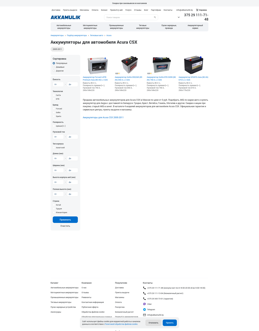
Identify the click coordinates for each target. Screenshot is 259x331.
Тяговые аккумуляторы (61, 302)
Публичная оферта (90, 307)
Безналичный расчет (124, 312)
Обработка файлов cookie (93, 312)
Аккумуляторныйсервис (195, 26)
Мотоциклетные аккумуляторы (90, 26)
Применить (65, 219)
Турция (59, 208)
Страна (56, 201)
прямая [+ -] (60, 126)
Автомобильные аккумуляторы (64, 26)
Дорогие (60, 70)
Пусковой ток (59, 132)
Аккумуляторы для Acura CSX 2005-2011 (103, 117)
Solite (58, 112)
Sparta (58, 116)
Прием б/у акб (116, 10)
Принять (170, 322)
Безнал (104, 10)
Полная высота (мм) (62, 189)
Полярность (58, 122)
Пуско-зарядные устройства (63, 307)
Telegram (151, 309)
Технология (58, 91)
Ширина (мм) (59, 165)
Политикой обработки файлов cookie (121, 324)
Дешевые (60, 67)
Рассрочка (120, 307)
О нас (84, 287)
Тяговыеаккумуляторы (142, 26)
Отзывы (137, 10)
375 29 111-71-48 (196, 17)
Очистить (65, 225)
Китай (58, 205)
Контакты (168, 10)
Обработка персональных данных (97, 316)
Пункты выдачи (70, 10)
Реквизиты (86, 297)
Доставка (56, 10)
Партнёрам (156, 10)
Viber (149, 304)
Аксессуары (56, 312)
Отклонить (153, 322)
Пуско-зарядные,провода (169, 26)
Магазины (84, 10)
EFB (57, 99)
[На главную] (66, 17)
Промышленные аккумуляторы (116, 26)
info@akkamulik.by (155, 315)
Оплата (95, 10)
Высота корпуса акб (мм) (64, 177)
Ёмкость (56, 79)
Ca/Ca (58, 95)
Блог (146, 10)
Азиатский (60, 147)
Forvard (59, 108)
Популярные (61, 63)
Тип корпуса (58, 143)
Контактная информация (93, 302)
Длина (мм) (58, 153)
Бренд (55, 104)
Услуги (128, 10)
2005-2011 (57, 49)
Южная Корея (61, 212)
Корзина (203, 10)
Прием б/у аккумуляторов (126, 316)
